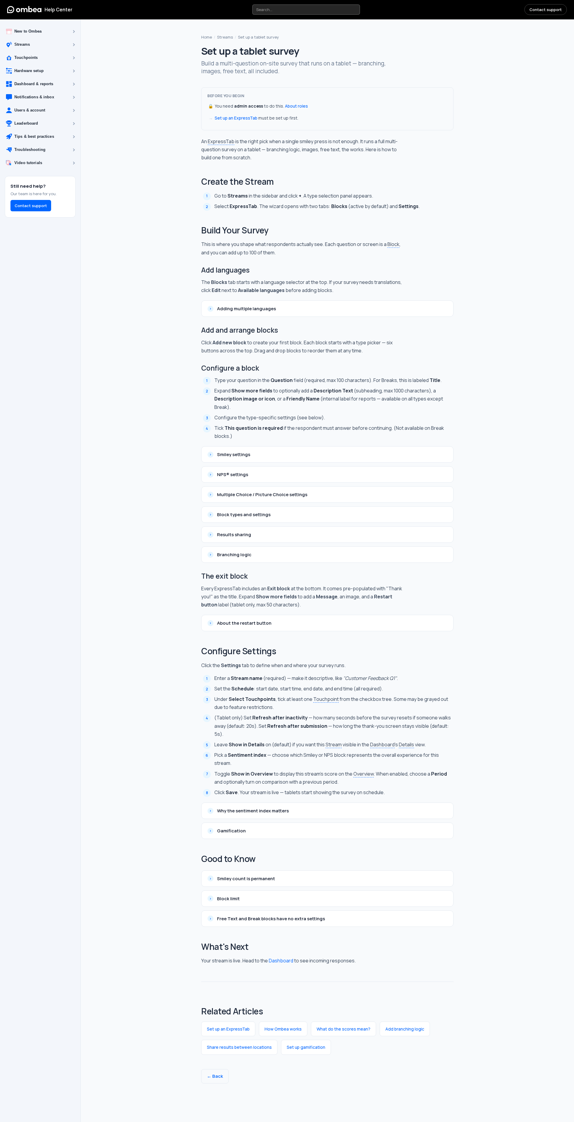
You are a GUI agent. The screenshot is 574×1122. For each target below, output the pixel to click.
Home (206, 37)
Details (406, 744)
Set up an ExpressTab (236, 118)
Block (393, 244)
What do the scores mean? (343, 1029)
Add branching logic (404, 1029)
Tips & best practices (34, 136)
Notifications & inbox (34, 97)
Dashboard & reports (33, 84)
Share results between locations (239, 1047)
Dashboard (382, 744)
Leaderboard (26, 123)
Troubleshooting (29, 150)
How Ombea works (283, 1029)
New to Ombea (28, 31)
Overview (363, 774)
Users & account (29, 110)
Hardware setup (29, 71)
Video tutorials (28, 163)
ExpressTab (221, 141)
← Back (215, 1076)
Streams (22, 44)
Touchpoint (326, 699)
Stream (334, 744)
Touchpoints (26, 58)
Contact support (545, 9)
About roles (296, 106)
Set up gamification (306, 1047)
